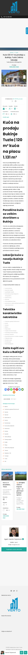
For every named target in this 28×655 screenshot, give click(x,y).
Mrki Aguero (19, 649)
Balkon (6, 406)
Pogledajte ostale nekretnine (14, 549)
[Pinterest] (17, 389)
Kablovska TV (8, 417)
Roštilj (6, 442)
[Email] (22, 389)
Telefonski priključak (9, 447)
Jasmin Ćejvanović (10, 652)
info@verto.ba (16, 544)
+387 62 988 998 (7, 17)
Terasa (6, 450)
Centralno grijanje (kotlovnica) (12, 409)
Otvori (7, 478)
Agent (16, 542)
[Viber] (8, 389)
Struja (6, 445)
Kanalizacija (7, 423)
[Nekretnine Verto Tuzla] (14, 13)
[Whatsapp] (11, 389)
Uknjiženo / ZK (8, 453)
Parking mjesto (8, 439)
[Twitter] (19, 389)
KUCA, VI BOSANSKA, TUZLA (6, 485)
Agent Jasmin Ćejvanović (13, 539)
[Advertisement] (14, 33)
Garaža (6, 412)
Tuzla (16, 52)
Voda (6, 458)
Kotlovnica (7, 428)
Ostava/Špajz (8, 436)
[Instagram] (14, 389)
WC (5, 461)
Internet (6, 415)
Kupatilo (6, 434)
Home (11, 52)
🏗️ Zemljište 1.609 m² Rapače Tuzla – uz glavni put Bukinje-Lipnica (21, 489)
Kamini (6, 420)
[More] (14, 392)
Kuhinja (6, 431)
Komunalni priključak (9, 425)
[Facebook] (5, 389)
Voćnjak (6, 456)
